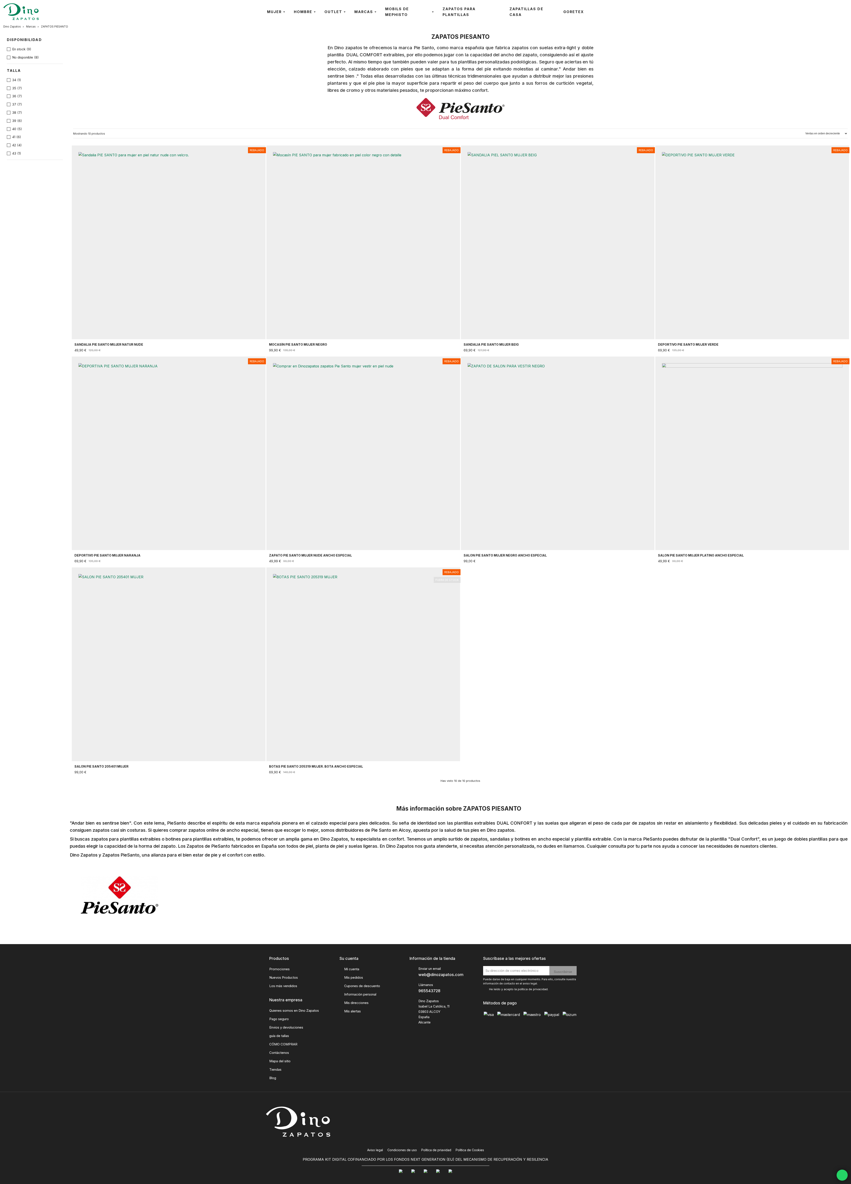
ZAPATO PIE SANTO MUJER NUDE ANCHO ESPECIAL (310, 555)
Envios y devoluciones (286, 1027)
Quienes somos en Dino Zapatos (294, 1010)
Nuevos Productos (283, 977)
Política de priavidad (436, 1150)
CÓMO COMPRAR (283, 1044)
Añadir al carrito (248, 561)
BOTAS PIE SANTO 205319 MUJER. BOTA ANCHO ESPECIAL (316, 766)
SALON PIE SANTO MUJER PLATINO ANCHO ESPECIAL (701, 555)
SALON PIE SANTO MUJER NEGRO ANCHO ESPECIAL (505, 555)
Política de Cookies (470, 1150)
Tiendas (275, 1069)
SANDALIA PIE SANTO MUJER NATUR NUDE (108, 344)
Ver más (256, 350)
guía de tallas (279, 1036)
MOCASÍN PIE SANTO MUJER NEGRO (298, 344)
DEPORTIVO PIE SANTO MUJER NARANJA (107, 555)
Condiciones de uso (402, 1150)
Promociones (279, 969)
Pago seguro (279, 1019)
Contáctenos (279, 1053)
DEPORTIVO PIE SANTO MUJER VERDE (688, 344)
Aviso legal (375, 1150)
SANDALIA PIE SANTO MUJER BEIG (491, 344)
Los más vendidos (283, 986)
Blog (272, 1078)
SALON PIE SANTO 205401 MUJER (101, 766)
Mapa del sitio (280, 1061)
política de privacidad (533, 989)
